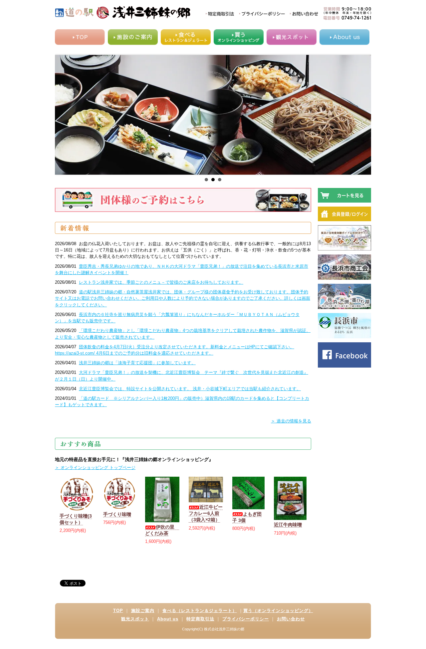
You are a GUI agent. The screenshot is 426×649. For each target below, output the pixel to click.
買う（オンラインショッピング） (278, 610)
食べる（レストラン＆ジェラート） (199, 610)
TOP (118, 610)
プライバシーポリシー (245, 618)
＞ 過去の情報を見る (291, 420)
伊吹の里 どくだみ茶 (162, 530)
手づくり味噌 (117, 514)
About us (167, 618)
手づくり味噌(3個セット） (76, 519)
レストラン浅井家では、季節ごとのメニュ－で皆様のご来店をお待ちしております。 (161, 282)
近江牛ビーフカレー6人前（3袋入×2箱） (206, 513)
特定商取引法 (200, 618)
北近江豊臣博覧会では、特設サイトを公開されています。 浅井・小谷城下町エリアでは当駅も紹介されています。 (190, 388)
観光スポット (135, 618)
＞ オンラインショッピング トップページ (95, 467)
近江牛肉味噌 (288, 524)
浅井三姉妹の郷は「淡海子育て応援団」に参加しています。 (137, 362)
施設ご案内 (142, 610)
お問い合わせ (291, 618)
